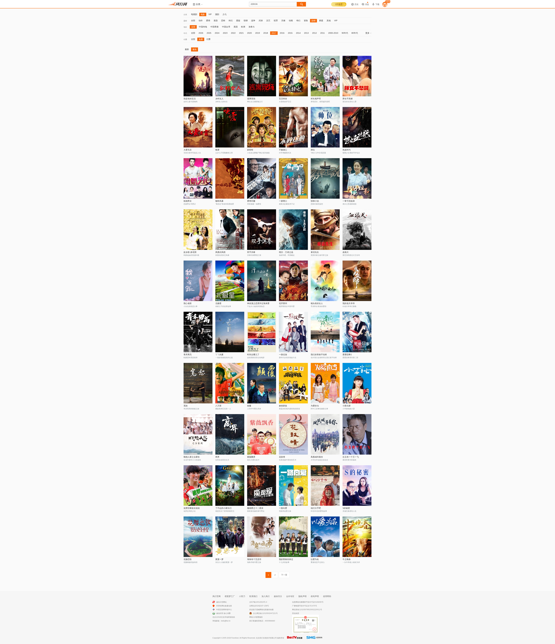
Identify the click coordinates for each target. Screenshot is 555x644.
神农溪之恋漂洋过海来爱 (258, 303)
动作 (201, 20)
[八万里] (229, 383)
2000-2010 (333, 33)
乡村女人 (219, 98)
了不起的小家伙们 (223, 508)
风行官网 (216, 596)
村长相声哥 (316, 98)
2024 (217, 33)
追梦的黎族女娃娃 (192, 508)
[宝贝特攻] (293, 76)
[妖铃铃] (261, 127)
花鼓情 (282, 457)
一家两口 (283, 201)
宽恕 (186, 406)
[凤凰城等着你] (325, 434)
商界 (217, 457)
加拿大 (252, 27)
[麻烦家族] (293, 383)
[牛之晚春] (357, 536)
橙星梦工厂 (230, 596)
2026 (201, 33)
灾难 (283, 20)
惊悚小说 (315, 201)
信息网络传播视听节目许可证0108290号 (307, 602)
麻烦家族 (283, 406)
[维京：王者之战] (293, 229)
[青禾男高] (198, 332)
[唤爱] (229, 127)
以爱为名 (315, 559)
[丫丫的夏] (229, 332)
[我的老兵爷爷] (357, 281)
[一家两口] (293, 178)
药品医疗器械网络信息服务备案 (261, 610)
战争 (253, 20)
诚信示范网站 (221, 602)
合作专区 (290, 596)
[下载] (375, 2)
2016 (282, 33)
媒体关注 (278, 596)
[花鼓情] (293, 434)
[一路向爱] (293, 485)
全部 (193, 20)
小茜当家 (347, 406)
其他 (329, 20)
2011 (322, 33)
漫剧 (217, 14)
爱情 (208, 20)
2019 (257, 33)
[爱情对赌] (261, 178)
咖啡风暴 (219, 201)
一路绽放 (283, 354)
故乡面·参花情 (190, 252)
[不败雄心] (293, 127)
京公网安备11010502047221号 (265, 613)
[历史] (354, 2)
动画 (291, 20)
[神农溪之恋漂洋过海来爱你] (261, 281)
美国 (236, 27)
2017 (274, 33)
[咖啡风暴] (229, 178)
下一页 (284, 575)
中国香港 (214, 27)
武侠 (261, 20)
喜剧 (216, 20)
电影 (203, 14)
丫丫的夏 (219, 354)
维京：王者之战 (286, 252)
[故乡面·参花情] (198, 229)
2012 (314, 33)
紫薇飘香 (251, 457)
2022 (233, 33)
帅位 (313, 150)
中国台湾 (226, 27)
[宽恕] (198, 383)
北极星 (218, 303)
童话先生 (315, 252)
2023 (225, 33)
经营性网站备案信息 (224, 606)
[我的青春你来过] (293, 536)
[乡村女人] (229, 76)
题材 (185, 21)
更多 (367, 33)
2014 (298, 33)
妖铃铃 (250, 150)
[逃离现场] (261, 76)
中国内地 (203, 27)
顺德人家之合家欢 (192, 457)
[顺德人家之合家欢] (198, 434)
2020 (249, 33)
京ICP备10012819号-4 (258, 602)
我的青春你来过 (286, 559)
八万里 (218, 406)
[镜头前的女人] (325, 281)
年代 (185, 33)
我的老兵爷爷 (349, 303)
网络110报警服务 (256, 617)
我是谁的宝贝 (190, 98)
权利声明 (315, 596)
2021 (241, 33)
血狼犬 (346, 252)
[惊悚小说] (325, 178)
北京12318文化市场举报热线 (223, 617)
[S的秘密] (357, 485)
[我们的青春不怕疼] (325, 332)
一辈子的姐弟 (349, 201)
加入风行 (266, 596)
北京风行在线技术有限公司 (266, 638)
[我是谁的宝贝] (198, 76)
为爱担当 (315, 406)
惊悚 (246, 20)
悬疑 (238, 20)
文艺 (268, 20)
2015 (290, 33)
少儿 (225, 14)
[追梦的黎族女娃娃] (198, 485)
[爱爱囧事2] (357, 332)
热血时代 (347, 150)
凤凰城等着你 (317, 457)
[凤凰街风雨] (229, 229)
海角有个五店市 (254, 559)
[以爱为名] (325, 536)
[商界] (229, 434)
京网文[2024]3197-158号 (259, 606)
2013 (306, 33)
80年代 (355, 33)
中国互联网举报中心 (224, 610)
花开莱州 (283, 303)
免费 (201, 39)
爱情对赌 (251, 201)
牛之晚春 (347, 559)
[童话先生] (325, 229)
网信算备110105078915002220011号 (307, 610)
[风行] (178, 4)
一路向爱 (283, 508)
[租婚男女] (198, 178)
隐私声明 (302, 596)
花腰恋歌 (188, 559)
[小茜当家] (357, 383)
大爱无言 (188, 150)
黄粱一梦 (219, 559)
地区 (185, 27)
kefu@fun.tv (225, 621)
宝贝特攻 (283, 98)
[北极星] (229, 281)
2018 (265, 33)
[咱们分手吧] (325, 485)
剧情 (313, 21)
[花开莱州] (293, 281)
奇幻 (298, 20)
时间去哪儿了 (253, 354)
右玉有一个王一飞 (351, 457)
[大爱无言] (198, 127)
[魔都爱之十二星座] (261, 485)
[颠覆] (261, 383)
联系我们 (253, 596)
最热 (195, 49)
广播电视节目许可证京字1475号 (304, 606)
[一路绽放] (293, 332)
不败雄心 (283, 150)
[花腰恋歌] (198, 536)
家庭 (321, 20)
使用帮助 (327, 596)
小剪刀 (242, 596)
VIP (210, 14)
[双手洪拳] (261, 229)
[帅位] (325, 127)
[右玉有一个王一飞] (357, 434)
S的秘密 (346, 508)
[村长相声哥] (325, 76)
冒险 (306, 20)
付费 (185, 39)
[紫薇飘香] (261, 434)
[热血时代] (357, 127)
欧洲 (243, 27)
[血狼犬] (357, 229)
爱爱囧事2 (347, 354)
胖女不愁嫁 (348, 98)
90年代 (345, 33)
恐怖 (223, 20)
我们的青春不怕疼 (319, 354)
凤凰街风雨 (220, 252)
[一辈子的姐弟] (357, 178)
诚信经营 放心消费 (223, 613)
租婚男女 (188, 201)
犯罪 (276, 20)
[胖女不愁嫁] (357, 76)
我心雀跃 (188, 303)
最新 (187, 49)
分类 (185, 15)
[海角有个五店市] (261, 536)
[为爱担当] (325, 383)
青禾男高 (188, 354)
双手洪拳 (251, 252)
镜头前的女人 (317, 303)
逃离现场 (251, 98)
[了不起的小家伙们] (229, 485)
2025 (209, 33)
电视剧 (194, 14)
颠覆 (249, 406)
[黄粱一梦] (229, 536)
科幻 (231, 20)
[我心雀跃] (198, 281)
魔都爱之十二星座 (255, 508)
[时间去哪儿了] (261, 332)
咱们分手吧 (316, 508)
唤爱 (217, 150)
